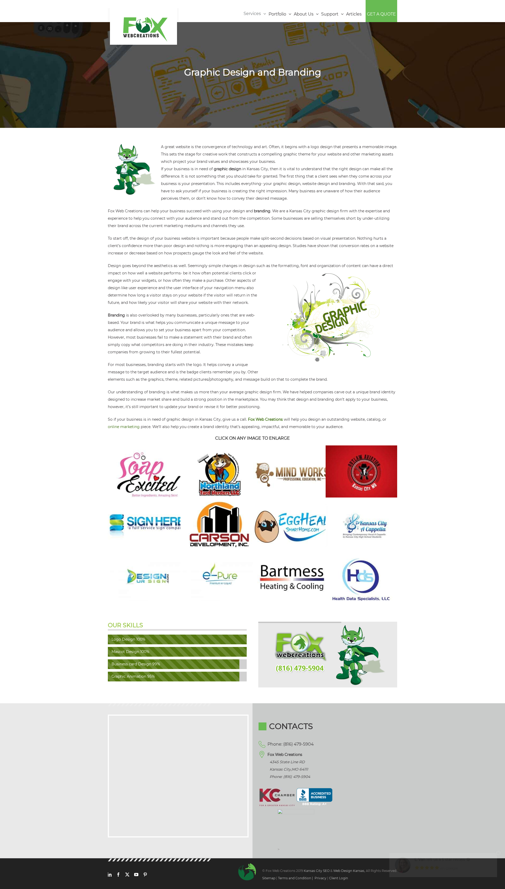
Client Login (338, 878)
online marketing (124, 426)
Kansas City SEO (317, 871)
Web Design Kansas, (349, 871)
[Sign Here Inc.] (147, 501)
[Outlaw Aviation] (365, 449)
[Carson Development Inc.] (219, 501)
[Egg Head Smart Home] (292, 501)
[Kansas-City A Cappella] (365, 501)
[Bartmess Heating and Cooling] (292, 553)
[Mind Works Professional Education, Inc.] (292, 449)
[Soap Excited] (147, 449)
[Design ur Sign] (147, 553)
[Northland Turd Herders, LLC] (219, 449)
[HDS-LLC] (365, 553)
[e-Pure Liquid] (219, 553)
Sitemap (268, 878)
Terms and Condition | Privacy (302, 878)
